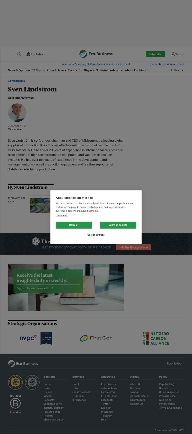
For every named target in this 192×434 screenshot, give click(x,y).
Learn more (62, 215)
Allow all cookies (118, 225)
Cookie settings (96, 235)
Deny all (73, 225)
